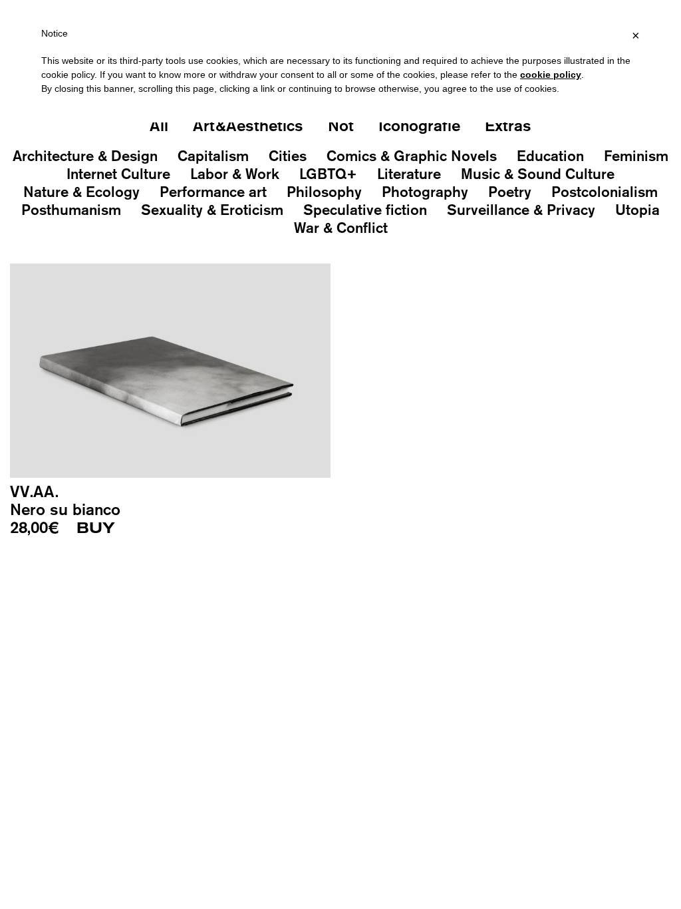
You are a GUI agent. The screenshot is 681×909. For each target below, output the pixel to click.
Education (550, 155)
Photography (425, 191)
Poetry (509, 191)
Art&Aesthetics (248, 125)
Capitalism (213, 155)
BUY (95, 528)
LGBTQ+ (328, 173)
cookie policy (550, 74)
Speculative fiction (365, 209)
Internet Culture (118, 173)
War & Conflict (341, 227)
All (159, 125)
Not (341, 125)
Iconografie (419, 125)
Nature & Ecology (81, 191)
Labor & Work (234, 173)
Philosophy (324, 191)
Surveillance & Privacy (521, 209)
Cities (288, 155)
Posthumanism (71, 209)
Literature (409, 173)
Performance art (213, 191)
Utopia (637, 209)
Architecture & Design (85, 155)
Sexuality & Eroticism (212, 209)
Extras (508, 125)
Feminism (636, 155)
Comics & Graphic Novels (412, 155)
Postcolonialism (604, 191)
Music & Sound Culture (537, 173)
